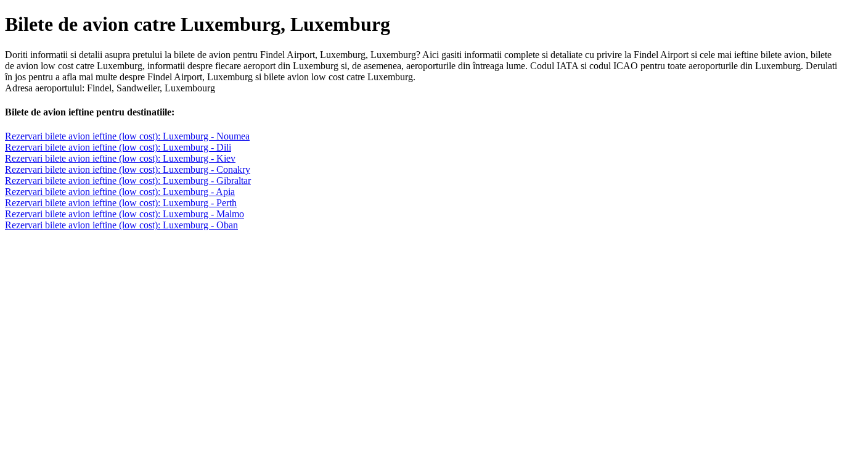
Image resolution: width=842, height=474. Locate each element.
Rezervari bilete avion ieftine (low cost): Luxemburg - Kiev (120, 158)
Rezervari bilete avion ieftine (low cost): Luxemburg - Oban (121, 225)
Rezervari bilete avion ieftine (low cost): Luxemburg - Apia (120, 191)
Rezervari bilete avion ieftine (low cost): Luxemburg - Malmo (124, 214)
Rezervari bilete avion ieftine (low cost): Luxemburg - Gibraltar (128, 180)
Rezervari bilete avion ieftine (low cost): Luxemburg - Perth (121, 203)
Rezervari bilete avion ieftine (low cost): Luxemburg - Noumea (127, 136)
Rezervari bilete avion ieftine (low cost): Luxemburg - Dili (118, 147)
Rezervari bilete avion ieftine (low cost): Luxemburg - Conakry (127, 169)
